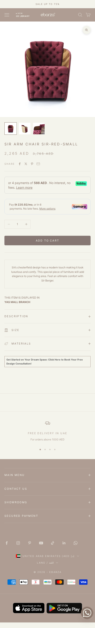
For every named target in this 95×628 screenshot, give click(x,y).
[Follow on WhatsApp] (75, 543)
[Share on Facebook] (19, 164)
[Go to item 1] (10, 128)
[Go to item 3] (39, 128)
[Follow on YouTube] (41, 543)
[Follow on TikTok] (52, 543)
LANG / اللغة (45, 562)
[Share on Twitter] (26, 164)
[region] (47, 431)
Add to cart (47, 240)
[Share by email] (38, 164)
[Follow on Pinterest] (29, 543)
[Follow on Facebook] (6, 543)
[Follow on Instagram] (18, 543)
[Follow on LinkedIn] (64, 543)
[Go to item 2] (25, 128)
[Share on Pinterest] (32, 164)
